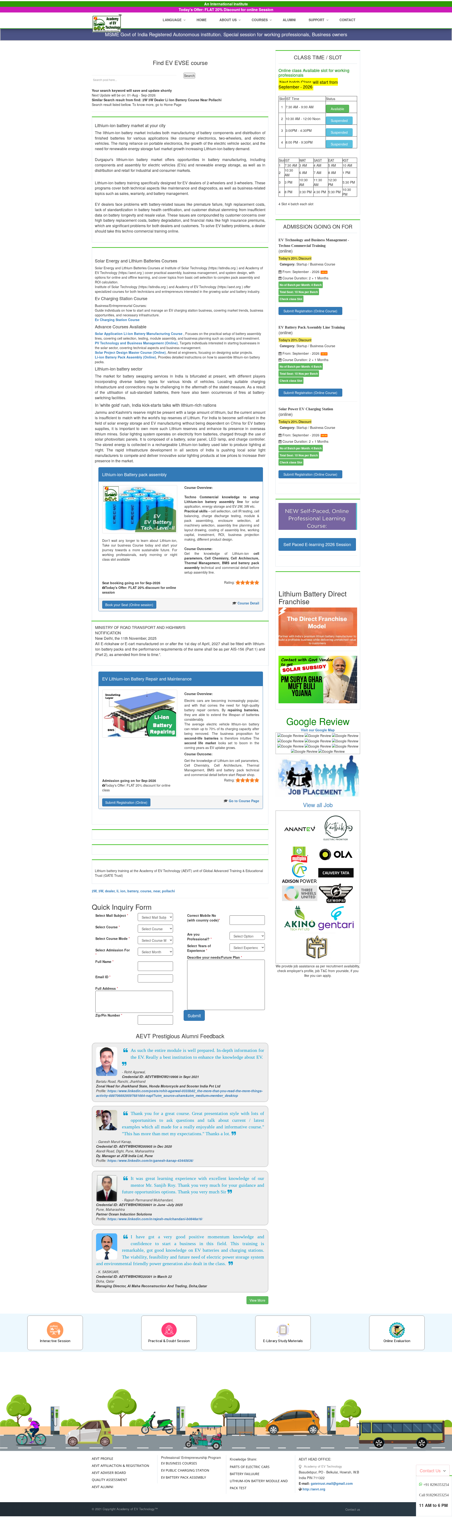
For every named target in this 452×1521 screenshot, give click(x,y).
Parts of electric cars (250, 1467)
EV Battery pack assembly (183, 1477)
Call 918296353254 (434, 1495)
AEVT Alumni (102, 1487)
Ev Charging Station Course (117, 319)
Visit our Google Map (318, 730)
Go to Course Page (244, 800)
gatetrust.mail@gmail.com (332, 1483)
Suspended (339, 120)
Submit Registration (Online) (126, 802)
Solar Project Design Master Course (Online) (130, 352)
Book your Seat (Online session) (129, 604)
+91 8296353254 (436, 1485)
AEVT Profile (102, 1458)
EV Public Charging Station (185, 1470)
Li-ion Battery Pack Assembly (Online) (125, 357)
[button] (229, 20)
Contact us (352, 1509)
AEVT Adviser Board (109, 1472)
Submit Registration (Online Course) (310, 311)
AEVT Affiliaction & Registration (120, 1465)
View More (257, 1300)
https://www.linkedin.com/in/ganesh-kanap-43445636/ (150, 1160)
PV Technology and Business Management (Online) (136, 343)
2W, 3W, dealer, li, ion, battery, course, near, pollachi (133, 891)
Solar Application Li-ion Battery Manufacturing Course (139, 333)
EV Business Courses (179, 1463)
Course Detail (248, 603)
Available (337, 108)
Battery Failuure (244, 1474)
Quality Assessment (109, 1479)
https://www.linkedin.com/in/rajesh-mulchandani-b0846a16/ (155, 1218)
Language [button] (172, 19)
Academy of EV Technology (322, 1466)
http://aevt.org (314, 1489)
